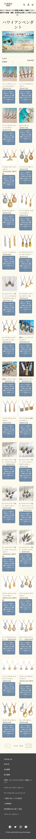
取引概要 (7, 775)
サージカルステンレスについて (14, 793)
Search (6, 764)
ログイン (10, 97)
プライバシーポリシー (11, 814)
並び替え (4, 58)
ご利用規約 (8, 804)
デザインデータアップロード (14, 788)
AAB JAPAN (14, 832)
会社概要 (7, 769)
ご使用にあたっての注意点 (13, 798)
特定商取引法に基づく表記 (13, 809)
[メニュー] (32, 4)
